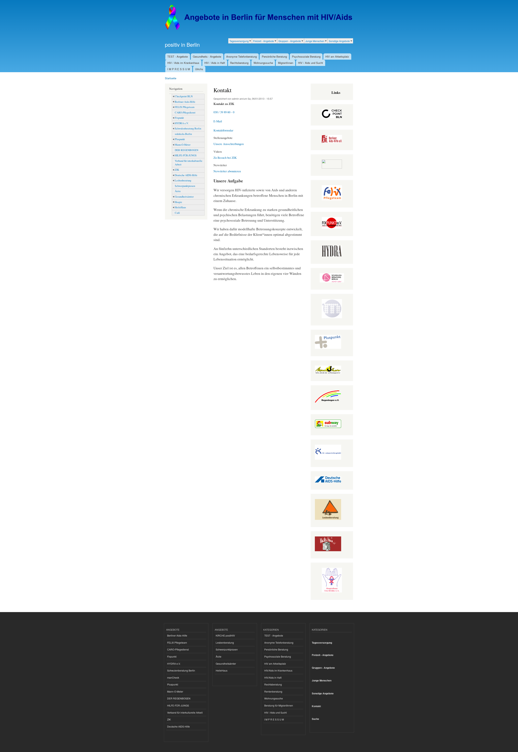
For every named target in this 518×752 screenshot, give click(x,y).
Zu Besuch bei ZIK (225, 157)
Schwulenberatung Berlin (188, 128)
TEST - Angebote (177, 56)
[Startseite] (258, 17)
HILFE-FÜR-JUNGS (185, 155)
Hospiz (178, 202)
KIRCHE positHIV (225, 635)
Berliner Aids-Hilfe (185, 102)
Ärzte (178, 191)
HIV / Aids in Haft (214, 63)
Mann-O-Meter (182, 144)
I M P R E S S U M (178, 69)
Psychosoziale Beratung (306, 56)
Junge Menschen (314, 41)
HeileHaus (180, 207)
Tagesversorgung (239, 41)
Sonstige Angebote (339, 41)
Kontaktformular (223, 130)
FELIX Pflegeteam (184, 107)
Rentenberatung (273, 691)
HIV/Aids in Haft (272, 677)
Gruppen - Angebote (289, 41)
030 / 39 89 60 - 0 (223, 112)
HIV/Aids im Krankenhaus (278, 670)
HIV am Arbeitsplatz (337, 56)
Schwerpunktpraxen (185, 186)
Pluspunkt (180, 139)
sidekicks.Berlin (183, 134)
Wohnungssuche (263, 63)
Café (177, 213)
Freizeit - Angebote (263, 41)
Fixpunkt (179, 118)
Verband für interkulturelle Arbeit (188, 162)
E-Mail (217, 121)
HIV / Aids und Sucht (310, 63)
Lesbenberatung (183, 180)
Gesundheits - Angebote (207, 56)
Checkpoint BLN (184, 96)
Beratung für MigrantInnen (278, 705)
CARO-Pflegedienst (185, 112)
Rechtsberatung (239, 63)
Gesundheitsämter (184, 196)
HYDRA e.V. (182, 123)
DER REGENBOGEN (186, 150)
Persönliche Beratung (274, 56)
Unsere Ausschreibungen (228, 144)
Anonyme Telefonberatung (241, 56)
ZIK (177, 169)
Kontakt (316, 706)
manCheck (173, 677)
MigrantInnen (285, 63)
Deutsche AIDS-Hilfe (186, 175)
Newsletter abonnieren (227, 171)
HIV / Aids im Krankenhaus (183, 63)
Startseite (170, 78)
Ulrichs (199, 69)
